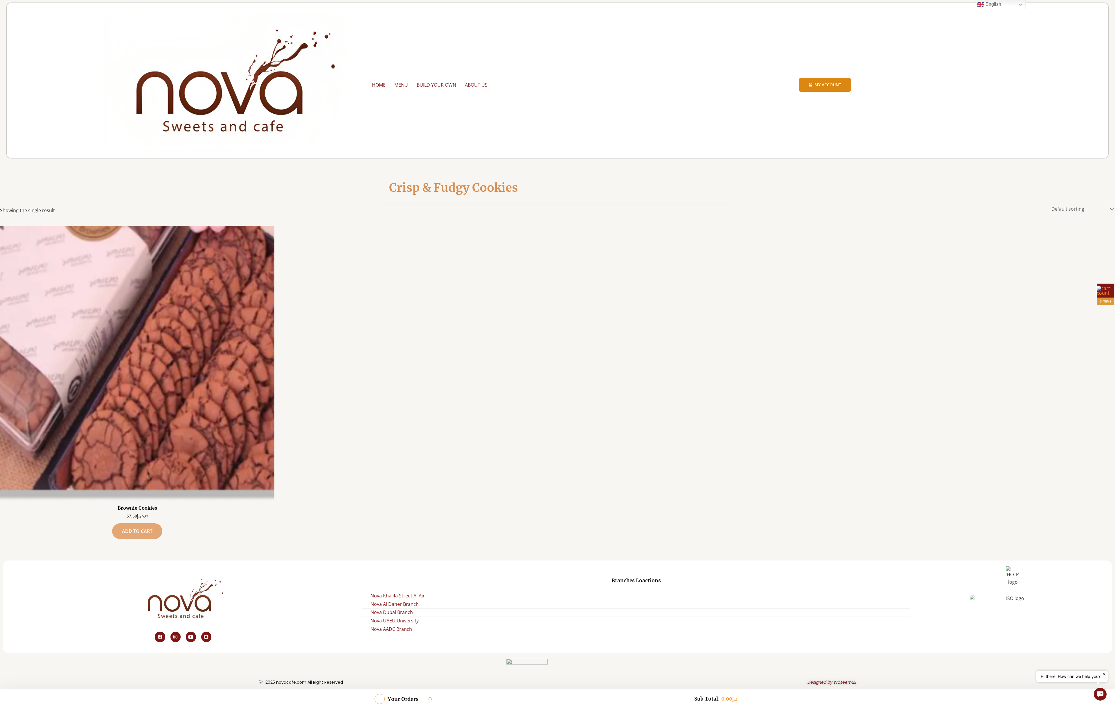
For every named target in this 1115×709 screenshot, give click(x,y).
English (992, 4)
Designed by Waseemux (832, 682)
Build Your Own (436, 85)
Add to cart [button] (137, 531)
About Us (476, 85)
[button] (1100, 694)
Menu (401, 85)
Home (379, 85)
